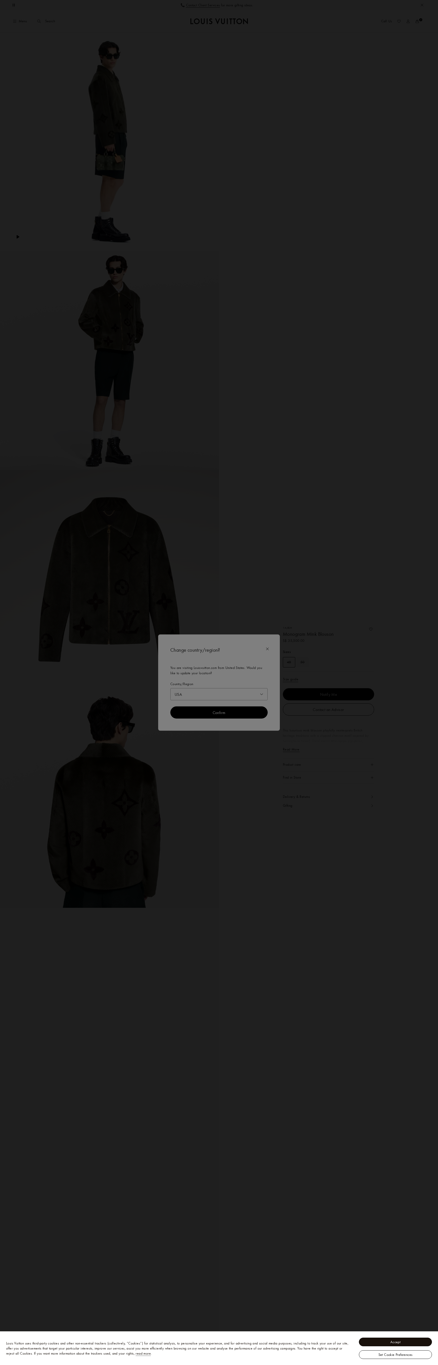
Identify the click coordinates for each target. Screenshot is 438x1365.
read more (143, 1353)
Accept (395, 1342)
